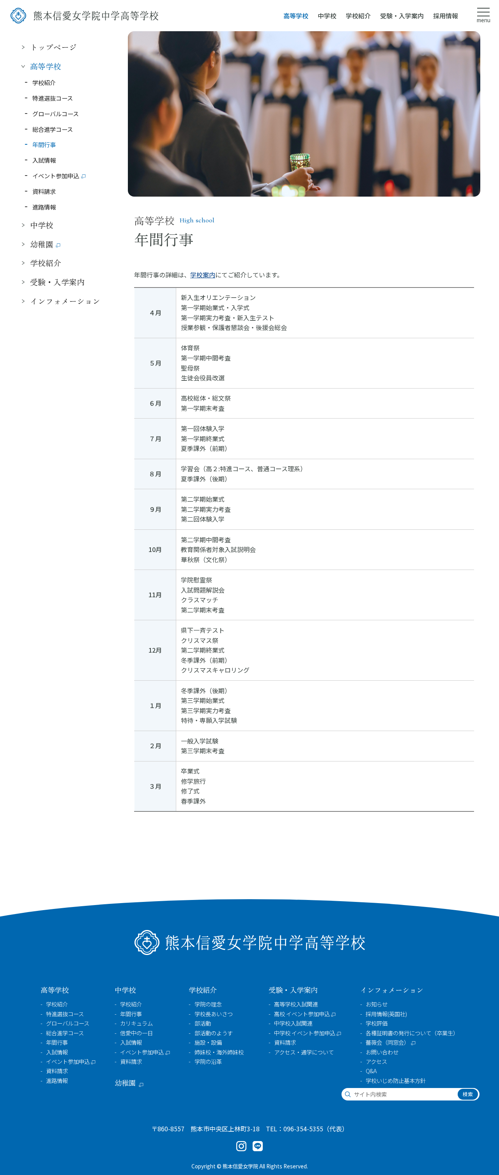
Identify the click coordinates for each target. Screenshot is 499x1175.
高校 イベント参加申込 (302, 1014)
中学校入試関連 (293, 1023)
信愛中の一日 (136, 1033)
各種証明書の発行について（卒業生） (412, 1033)
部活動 (203, 1023)
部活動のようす (214, 1033)
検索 (468, 1094)
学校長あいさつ (214, 1014)
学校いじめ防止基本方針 (396, 1080)
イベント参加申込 (55, 175)
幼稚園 (41, 243)
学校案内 (202, 274)
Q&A (371, 1071)
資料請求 (44, 190)
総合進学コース (52, 128)
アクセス (376, 1061)
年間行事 (44, 144)
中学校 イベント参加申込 (304, 1033)
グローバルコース (55, 113)
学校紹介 (44, 82)
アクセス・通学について (304, 1052)
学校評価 (377, 1023)
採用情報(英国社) (386, 1014)
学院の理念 (208, 1004)
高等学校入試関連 (296, 1004)
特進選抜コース (52, 97)
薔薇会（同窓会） (387, 1042)
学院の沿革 (208, 1061)
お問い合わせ (382, 1052)
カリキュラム (136, 1023)
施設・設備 (208, 1042)
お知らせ (377, 1004)
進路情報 (44, 206)
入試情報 (44, 160)
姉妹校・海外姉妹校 (219, 1052)
